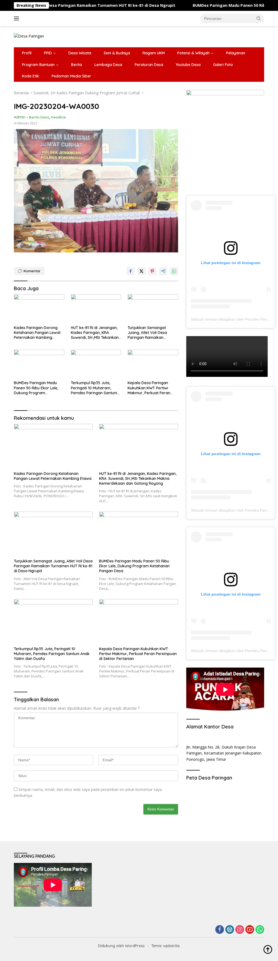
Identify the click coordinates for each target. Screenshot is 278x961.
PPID (48, 53)
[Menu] (17, 18)
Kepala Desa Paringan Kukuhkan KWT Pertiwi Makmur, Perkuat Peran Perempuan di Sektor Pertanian (149, 387)
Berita (76, 64)
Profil (26, 53)
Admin (19, 117)
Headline (58, 117)
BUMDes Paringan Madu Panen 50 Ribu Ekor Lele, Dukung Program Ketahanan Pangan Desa (36, 387)
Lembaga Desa (108, 64)
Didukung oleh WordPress (121, 945)
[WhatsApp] (259, 930)
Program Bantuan (38, 64)
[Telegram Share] (163, 271)
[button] (258, 18)
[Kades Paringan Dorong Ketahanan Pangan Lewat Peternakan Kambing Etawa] (39, 308)
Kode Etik (30, 76)
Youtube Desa (188, 64)
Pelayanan (235, 53)
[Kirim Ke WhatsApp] (174, 271)
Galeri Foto (223, 64)
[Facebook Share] (131, 271)
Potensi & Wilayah (193, 53)
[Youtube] (249, 930)
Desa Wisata (79, 53)
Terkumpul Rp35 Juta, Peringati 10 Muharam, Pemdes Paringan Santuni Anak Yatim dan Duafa (94, 387)
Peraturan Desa (149, 64)
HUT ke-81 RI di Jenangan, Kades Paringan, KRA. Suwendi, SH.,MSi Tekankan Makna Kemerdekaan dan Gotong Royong (95, 332)
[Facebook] (219, 930)
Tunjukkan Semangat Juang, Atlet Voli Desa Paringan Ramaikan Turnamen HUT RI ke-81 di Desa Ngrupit (150, 332)
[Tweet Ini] (141, 271)
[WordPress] (229, 930)
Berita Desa (39, 117)
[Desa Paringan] (29, 35)
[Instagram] (239, 930)
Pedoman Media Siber (71, 76)
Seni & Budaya (117, 53)
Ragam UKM (154, 53)
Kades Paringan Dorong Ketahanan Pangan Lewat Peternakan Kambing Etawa (37, 332)
